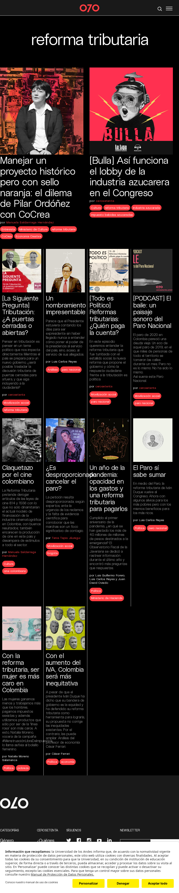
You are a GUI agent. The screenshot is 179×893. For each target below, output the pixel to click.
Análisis (52, 369)
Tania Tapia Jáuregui (66, 538)
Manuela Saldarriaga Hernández (30, 222)
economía (67, 761)
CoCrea (7, 236)
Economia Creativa (28, 236)
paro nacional (71, 369)
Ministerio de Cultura (33, 229)
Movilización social (16, 402)
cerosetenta (105, 201)
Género (7, 840)
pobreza (23, 768)
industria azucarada (146, 207)
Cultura (96, 207)
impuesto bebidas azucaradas (112, 214)
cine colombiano (15, 571)
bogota (52, 553)
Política (96, 591)
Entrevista (8, 229)
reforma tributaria (63, 229)
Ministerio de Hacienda (106, 598)
